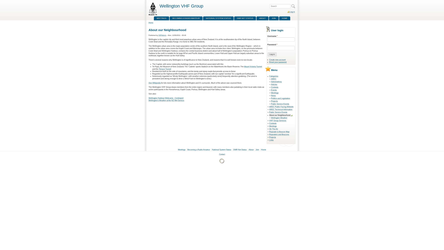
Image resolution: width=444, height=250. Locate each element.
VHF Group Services (277, 121)
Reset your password (278, 62)
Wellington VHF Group (181, 5)
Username (271, 36)
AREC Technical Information (280, 110)
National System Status (221, 150)
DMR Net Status (240, 150)
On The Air (273, 129)
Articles (274, 85)
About (251, 150)
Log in (292, 12)
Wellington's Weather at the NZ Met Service (166, 101)
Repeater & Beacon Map (279, 132)
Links (271, 140)
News (273, 96)
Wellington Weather (279, 118)
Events (274, 90)
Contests (274, 87)
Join (257, 150)
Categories (273, 76)
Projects (274, 101)
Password (271, 45)
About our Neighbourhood (279, 115)
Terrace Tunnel (165, 69)
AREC (273, 79)
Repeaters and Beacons (279, 135)
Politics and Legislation (280, 98)
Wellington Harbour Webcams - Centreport (166, 98)
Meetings (275, 93)
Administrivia (276, 82)
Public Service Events (280, 104)
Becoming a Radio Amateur (198, 150)
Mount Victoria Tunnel (253, 67)
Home (151, 23)
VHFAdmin (162, 35)
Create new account (277, 60)
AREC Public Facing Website (281, 107)
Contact (222, 154)
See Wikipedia (155, 83)
